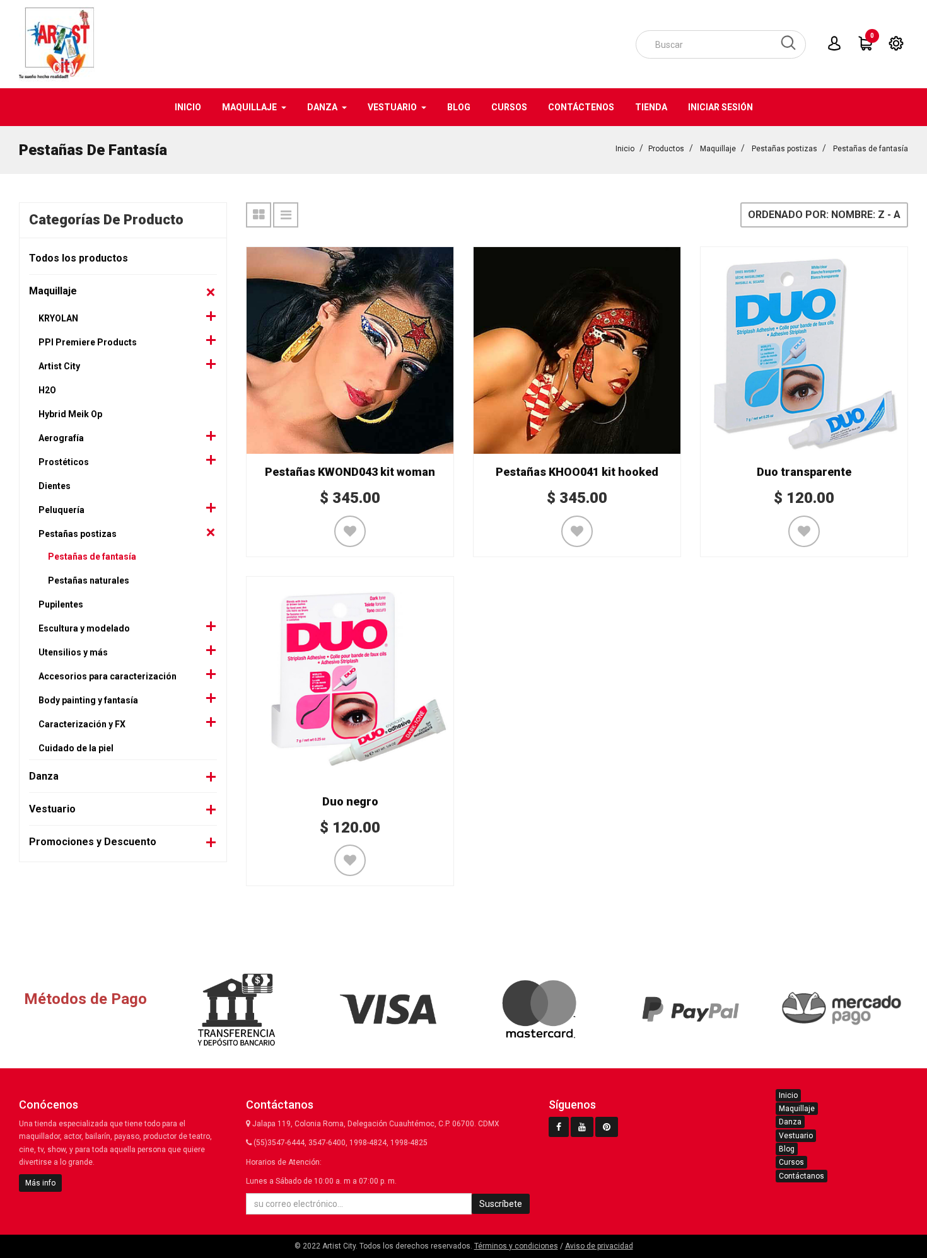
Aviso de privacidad (599, 1246)
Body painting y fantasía (88, 700)
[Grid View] (258, 215)
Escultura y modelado (84, 628)
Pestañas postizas (784, 148)
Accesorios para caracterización (107, 676)
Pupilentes (60, 604)
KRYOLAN (58, 318)
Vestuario (52, 809)
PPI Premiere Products (87, 342)
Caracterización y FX (81, 724)
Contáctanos (801, 1176)
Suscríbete (500, 1204)
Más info (40, 1183)
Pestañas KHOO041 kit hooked (577, 471)
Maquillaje (718, 148)
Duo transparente (804, 471)
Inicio (624, 148)
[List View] (285, 215)
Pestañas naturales (88, 580)
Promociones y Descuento (92, 842)
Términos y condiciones (516, 1246)
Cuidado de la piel (76, 748)
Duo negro (350, 801)
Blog (787, 1149)
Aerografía (61, 438)
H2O (47, 390)
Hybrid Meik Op (70, 414)
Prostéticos (63, 462)
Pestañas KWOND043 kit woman (350, 471)
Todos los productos (78, 258)
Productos (666, 148)
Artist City (59, 366)
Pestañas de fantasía (870, 148)
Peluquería (61, 510)
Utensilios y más (73, 652)
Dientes (54, 486)
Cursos (791, 1162)
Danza (44, 776)
